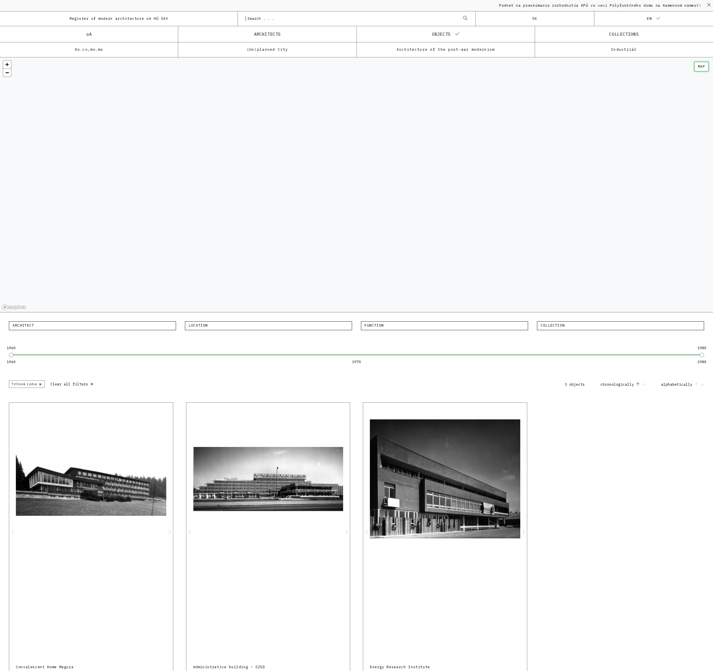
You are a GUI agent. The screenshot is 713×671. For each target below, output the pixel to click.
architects (267, 34)
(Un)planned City (267, 49)
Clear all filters (72, 383)
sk (535, 18)
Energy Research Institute (400, 667)
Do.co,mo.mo (89, 49)
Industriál (624, 49)
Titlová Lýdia (26, 383)
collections (624, 34)
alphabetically (678, 384)
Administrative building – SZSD (229, 667)
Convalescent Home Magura (45, 667)
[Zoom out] (7, 73)
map (701, 66)
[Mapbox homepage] (14, 307)
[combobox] (351, 18)
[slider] (11, 355)
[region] (356, 184)
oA (89, 34)
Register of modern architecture (119, 18)
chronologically (618, 384)
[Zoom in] (7, 64)
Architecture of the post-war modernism (446, 49)
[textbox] (92, 325)
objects (441, 34)
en (649, 18)
